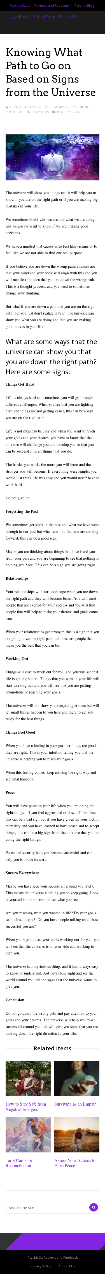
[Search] (93, 1207)
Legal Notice (19, 16)
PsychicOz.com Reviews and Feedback (40, 5)
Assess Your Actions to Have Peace (74, 1162)
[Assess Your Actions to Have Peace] (76, 1151)
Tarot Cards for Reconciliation (19, 1162)
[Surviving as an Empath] (76, 1094)
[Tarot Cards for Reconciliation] (28, 1151)
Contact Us (67, 16)
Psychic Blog (84, 5)
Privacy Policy (44, 16)
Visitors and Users (25, 107)
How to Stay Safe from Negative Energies (26, 1106)
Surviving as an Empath (75, 1104)
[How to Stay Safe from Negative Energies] (28, 1094)
